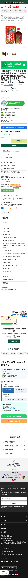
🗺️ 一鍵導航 (8, 389)
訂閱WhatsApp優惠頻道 (7, 190)
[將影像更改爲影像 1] (3, 54)
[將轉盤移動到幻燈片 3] (14, 469)
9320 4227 (12, 408)
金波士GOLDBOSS (8, 85)
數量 (2, 138)
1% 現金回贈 (14, 65)
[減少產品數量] (2, 141)
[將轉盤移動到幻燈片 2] (13, 469)
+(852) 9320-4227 (8, 548)
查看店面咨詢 (6, 154)
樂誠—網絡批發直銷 (12, 570)
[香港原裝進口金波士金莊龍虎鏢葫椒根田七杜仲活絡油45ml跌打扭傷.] (14, 36)
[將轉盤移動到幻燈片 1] (12, 469)
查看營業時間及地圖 (14, 184)
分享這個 (6, 212)
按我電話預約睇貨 (16, 186)
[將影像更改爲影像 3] (14, 54)
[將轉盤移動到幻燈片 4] (15, 469)
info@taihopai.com (8, 551)
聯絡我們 (11, 169)
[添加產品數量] (8, 141)
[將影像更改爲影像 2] (9, 54)
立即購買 (14, 145)
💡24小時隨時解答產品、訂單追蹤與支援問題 (14, 127)
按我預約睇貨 (16, 188)
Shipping (3, 158)
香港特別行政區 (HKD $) (9, 567)
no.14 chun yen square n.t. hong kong (13, 554)
